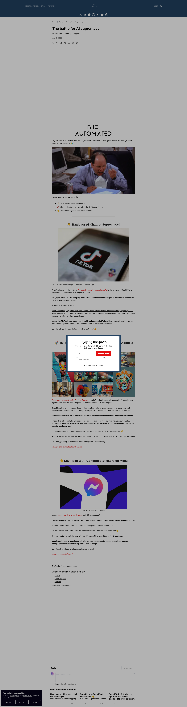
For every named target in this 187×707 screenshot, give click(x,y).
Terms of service (84, 360)
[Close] (118, 337)
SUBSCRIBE (103, 353)
